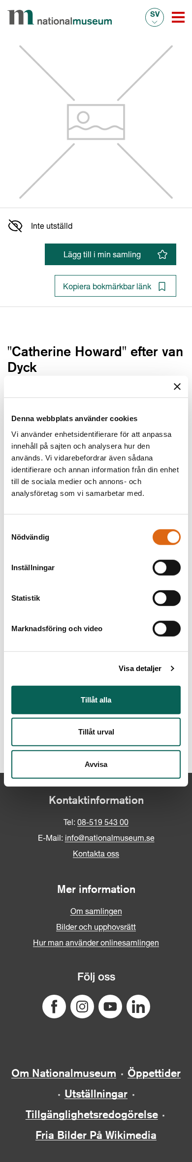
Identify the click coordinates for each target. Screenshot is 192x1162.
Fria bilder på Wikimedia (96, 1135)
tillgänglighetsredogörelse (92, 1114)
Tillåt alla (96, 699)
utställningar (96, 1093)
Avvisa (96, 764)
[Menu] (178, 17)
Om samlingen (96, 911)
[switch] (167, 567)
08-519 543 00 (102, 821)
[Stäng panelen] (177, 386)
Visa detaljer (140, 668)
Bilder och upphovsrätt (96, 926)
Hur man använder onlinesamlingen (96, 942)
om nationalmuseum (63, 1073)
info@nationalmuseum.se (110, 837)
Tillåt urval (96, 732)
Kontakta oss (96, 853)
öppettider (154, 1073)
